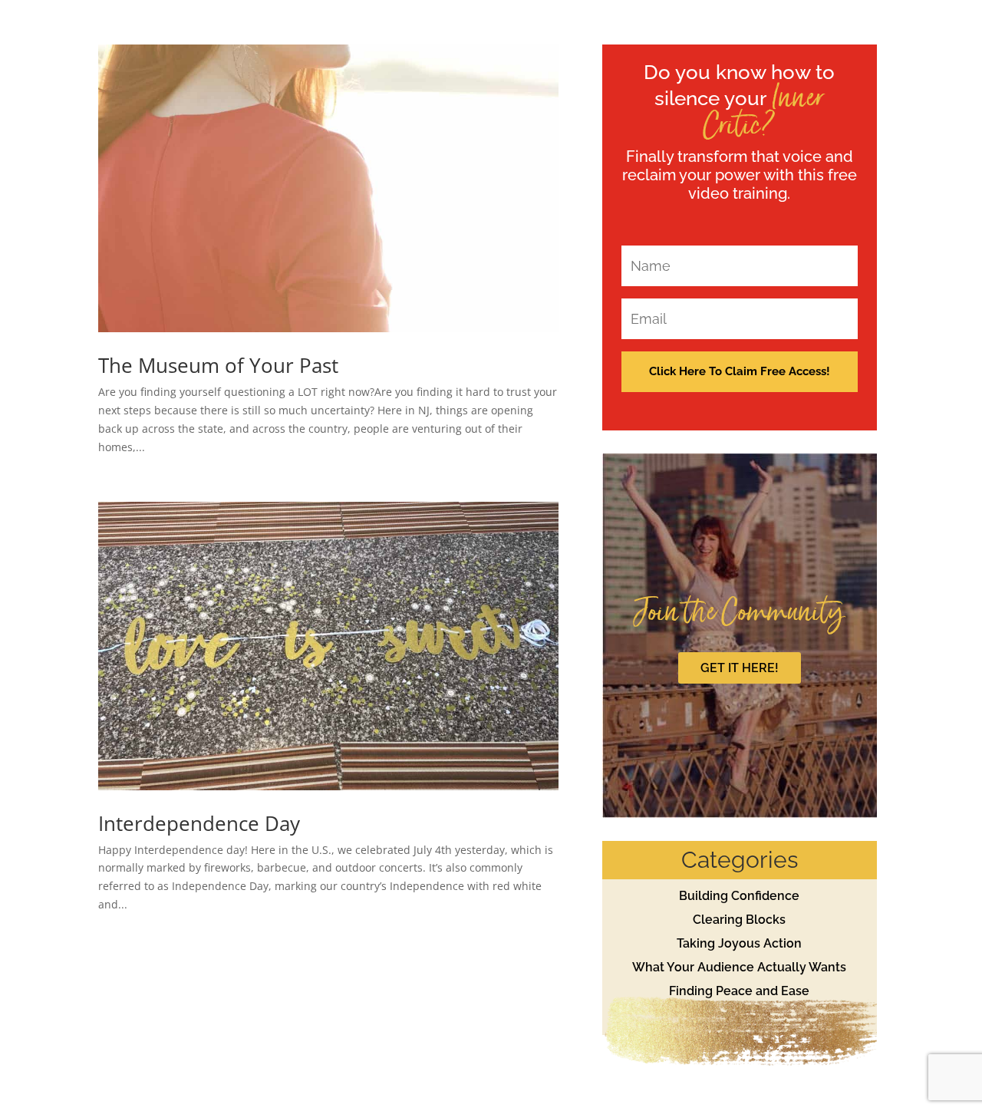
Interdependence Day (199, 823)
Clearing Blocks (739, 919)
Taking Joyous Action (739, 943)
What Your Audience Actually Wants (739, 967)
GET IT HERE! (739, 668)
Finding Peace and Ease (739, 991)
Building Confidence (739, 895)
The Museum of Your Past (218, 365)
